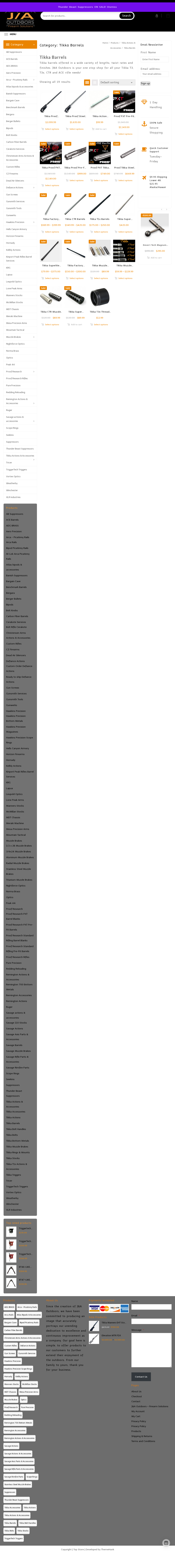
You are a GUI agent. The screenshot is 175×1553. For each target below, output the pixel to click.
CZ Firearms (12, 173)
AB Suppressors (14, 52)
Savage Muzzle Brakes (18, 1051)
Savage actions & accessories (15, 419)
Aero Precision (13, 73)
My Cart (135, 1416)
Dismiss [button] (112, 6)
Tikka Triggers (13, 1174)
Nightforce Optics (15, 344)
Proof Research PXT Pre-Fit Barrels (19, 927)
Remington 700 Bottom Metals (19, 987)
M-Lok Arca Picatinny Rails (18, 556)
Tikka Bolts (12, 1135)
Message (137, 1330)
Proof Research (14, 371)
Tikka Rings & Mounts (18, 1152)
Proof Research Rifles (17, 378)
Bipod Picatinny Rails (17, 548)
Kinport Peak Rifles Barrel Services (19, 258)
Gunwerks (11, 215)
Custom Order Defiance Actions (19, 669)
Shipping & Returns (141, 1436)
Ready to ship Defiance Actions (18, 679)
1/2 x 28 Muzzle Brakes (19, 845)
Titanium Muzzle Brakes (19, 879)
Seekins (10, 435)
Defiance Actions (14, 187)
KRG (8, 267)
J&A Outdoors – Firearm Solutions (149, 1406)
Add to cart (101, 129)
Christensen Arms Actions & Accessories (20, 158)
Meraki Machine (14, 316)
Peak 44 (10, 364)
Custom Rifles (13, 167)
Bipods (9, 128)
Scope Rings (12, 428)
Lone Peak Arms (14, 288)
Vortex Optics (13, 476)
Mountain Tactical (15, 330)
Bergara (10, 114)
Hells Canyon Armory (16, 229)
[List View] (95, 83)
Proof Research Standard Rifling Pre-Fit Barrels (19, 949)
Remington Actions (16, 1001)
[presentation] (161, 210)
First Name (148, 52)
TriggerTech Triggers (16, 469)
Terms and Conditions (143, 1441)
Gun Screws (12, 194)
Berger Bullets (13, 121)
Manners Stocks (14, 295)
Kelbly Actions (13, 250)
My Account (138, 1411)
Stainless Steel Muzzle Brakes (18, 871)
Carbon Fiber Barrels (16, 142)
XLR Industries (13, 497)
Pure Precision (13, 385)
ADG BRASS (12, 66)
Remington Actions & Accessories (17, 401)
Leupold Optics (14, 281)
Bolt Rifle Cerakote (16, 627)
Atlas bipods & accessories (19, 86)
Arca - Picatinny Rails (17, 537)
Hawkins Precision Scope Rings (19, 740)
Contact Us (141, 1376)
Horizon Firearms (14, 236)
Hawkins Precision (15, 222)
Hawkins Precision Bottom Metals (16, 718)
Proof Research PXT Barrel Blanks (17, 916)
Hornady (10, 243)
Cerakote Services (15, 149)
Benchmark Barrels (15, 107)
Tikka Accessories (15, 1111)
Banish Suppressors (16, 93)
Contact (135, 1401)
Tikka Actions (13, 1117)
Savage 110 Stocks (16, 1022)
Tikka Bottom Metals (17, 1140)
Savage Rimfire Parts (17, 1067)
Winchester (12, 490)
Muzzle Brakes (13, 337)
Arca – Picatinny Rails (17, 79)
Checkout (136, 1396)
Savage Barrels (14, 1045)
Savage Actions (14, 1028)
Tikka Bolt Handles (16, 1129)
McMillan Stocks (14, 302)
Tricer (9, 462)
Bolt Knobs (11, 135)
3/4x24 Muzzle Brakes (18, 851)
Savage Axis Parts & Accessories (17, 1037)
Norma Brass (12, 351)
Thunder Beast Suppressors (20, 448)
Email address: (150, 68)
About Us (136, 1391)
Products (136, 1431)
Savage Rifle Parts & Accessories (17, 1059)
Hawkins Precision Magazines (16, 729)
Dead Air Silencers (15, 180)
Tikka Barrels (13, 1123)
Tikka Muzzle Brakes (17, 1146)
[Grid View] (87, 83)
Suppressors (12, 442)
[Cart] (168, 16)
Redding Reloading (15, 392)
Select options (52, 129)
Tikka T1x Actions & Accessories (16, 1167)
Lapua (9, 274)
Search (126, 15)
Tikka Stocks (13, 1158)
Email (135, 1315)
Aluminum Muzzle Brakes (20, 857)
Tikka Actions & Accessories (20, 455)
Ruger (9, 410)
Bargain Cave (12, 100)
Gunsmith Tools (14, 208)
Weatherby (12, 483)
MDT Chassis (12, 309)
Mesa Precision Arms (16, 323)
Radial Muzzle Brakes (17, 863)
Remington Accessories (19, 995)
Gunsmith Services (15, 201)
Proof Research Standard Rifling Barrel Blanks (19, 938)
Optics (9, 357)
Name (134, 1301)
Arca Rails (11, 542)
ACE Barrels (12, 59)
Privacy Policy (138, 1421)
